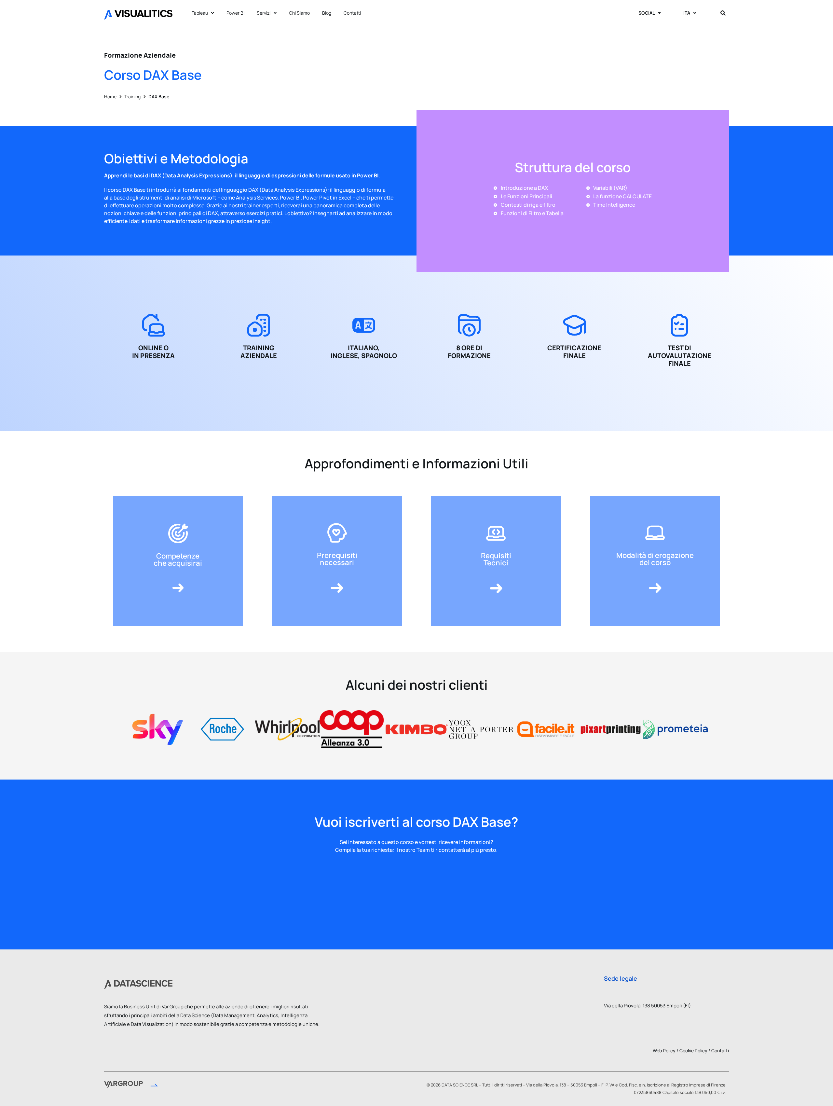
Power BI (235, 13)
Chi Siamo (299, 13)
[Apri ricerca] (723, 13)
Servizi (263, 13)
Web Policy (664, 1050)
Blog (326, 13)
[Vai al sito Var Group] (131, 1085)
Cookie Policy (693, 1050)
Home (110, 96)
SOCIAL (646, 13)
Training (132, 96)
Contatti (352, 13)
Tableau (200, 13)
